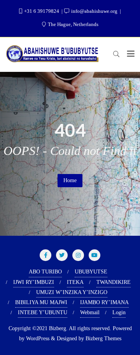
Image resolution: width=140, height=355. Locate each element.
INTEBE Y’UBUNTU (42, 312)
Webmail (90, 312)
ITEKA (75, 282)
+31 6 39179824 (41, 11)
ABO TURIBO (45, 272)
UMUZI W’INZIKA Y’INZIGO (71, 292)
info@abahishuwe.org (94, 11)
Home (70, 180)
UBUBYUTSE (91, 272)
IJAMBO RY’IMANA (104, 302)
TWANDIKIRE (113, 282)
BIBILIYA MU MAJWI (41, 302)
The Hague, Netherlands (72, 24)
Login (119, 312)
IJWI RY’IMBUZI (33, 282)
